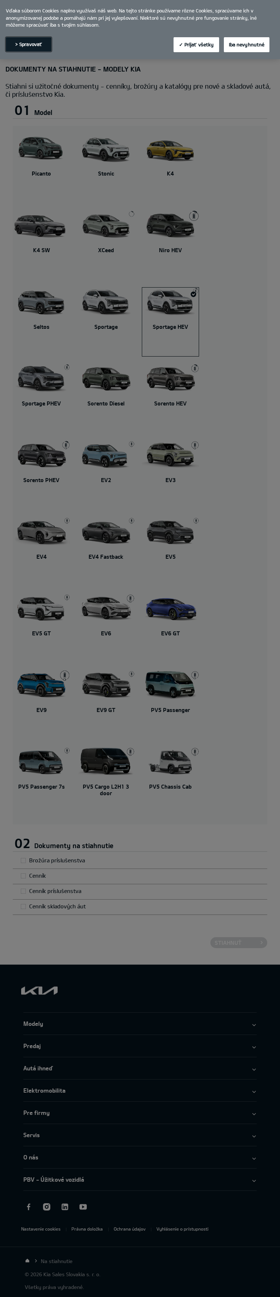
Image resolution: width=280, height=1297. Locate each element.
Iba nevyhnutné (247, 44)
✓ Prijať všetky (196, 44)
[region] (140, 29)
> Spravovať (28, 44)
